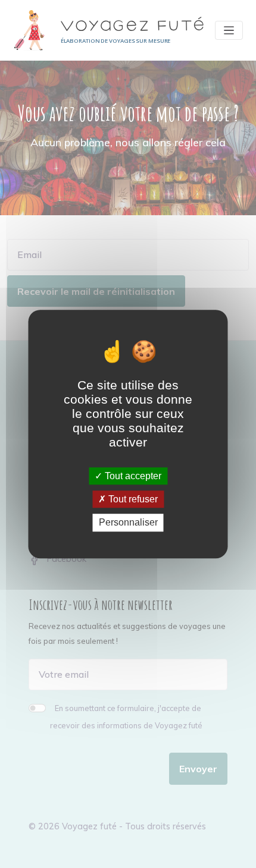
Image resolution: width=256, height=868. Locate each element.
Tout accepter (131, 476)
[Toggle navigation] (229, 30)
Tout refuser (132, 499)
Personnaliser (128, 523)
